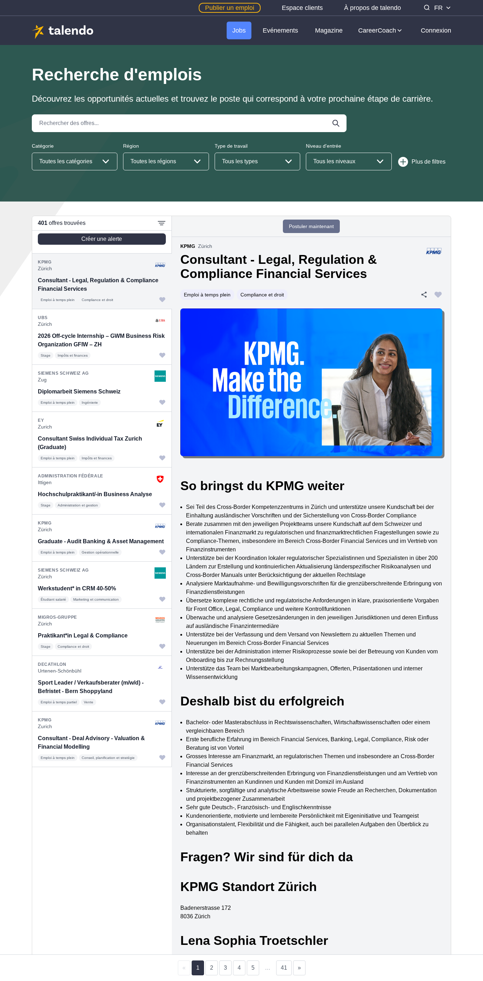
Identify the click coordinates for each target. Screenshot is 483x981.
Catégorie (43, 146)
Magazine (329, 30)
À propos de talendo (372, 7)
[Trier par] (161, 223)
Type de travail (231, 146)
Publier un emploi (229, 7)
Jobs (239, 30)
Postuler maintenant (311, 226)
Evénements (280, 30)
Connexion (436, 30)
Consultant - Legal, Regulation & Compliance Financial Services (278, 266)
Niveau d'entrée (323, 146)
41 (284, 968)
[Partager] (424, 294)
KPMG (187, 246)
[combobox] (74, 161)
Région (131, 146)
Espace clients (302, 7)
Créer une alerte (101, 239)
